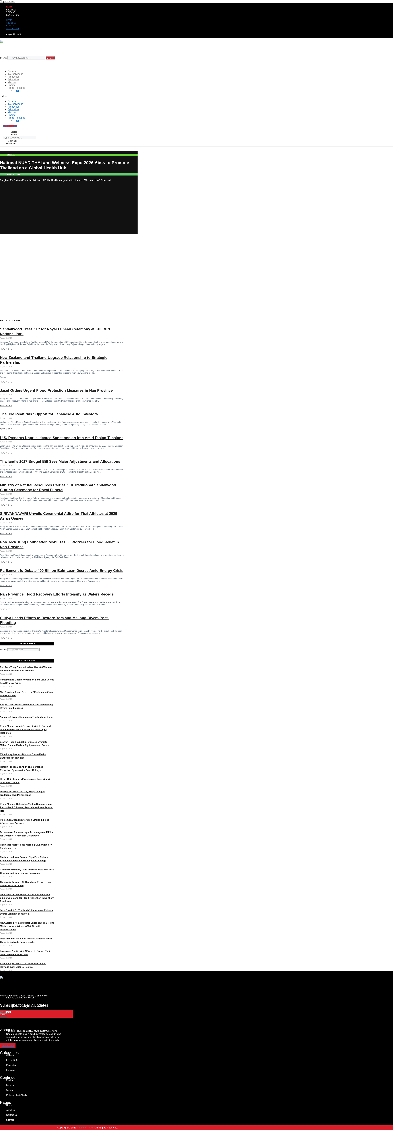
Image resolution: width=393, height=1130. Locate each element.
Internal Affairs (15, 74)
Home (9, 7)
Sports (11, 85)
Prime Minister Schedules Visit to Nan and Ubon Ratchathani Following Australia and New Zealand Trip (26, 807)
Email (3, 1011)
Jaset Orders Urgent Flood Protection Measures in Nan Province (56, 390)
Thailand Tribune (86, 1127)
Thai (16, 90)
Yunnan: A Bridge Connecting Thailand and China (26, 717)
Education (13, 79)
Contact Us (12, 15)
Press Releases (16, 88)
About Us (11, 9)
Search (3, 57)
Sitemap (10, 12)
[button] (78, 96)
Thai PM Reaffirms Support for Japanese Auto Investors (49, 414)
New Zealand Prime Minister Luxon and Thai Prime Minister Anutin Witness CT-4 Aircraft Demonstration (27, 926)
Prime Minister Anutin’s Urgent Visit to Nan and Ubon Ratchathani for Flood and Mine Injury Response (25, 729)
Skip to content (7, 1)
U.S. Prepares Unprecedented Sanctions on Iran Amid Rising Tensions (61, 438)
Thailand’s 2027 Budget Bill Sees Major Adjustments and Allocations (60, 461)
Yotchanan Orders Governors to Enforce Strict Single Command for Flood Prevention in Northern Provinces (27, 898)
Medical (12, 82)
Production (13, 76)
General (12, 71)
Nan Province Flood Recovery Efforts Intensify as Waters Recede (56, 594)
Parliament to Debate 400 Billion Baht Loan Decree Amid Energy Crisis (61, 570)
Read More (6, 349)
